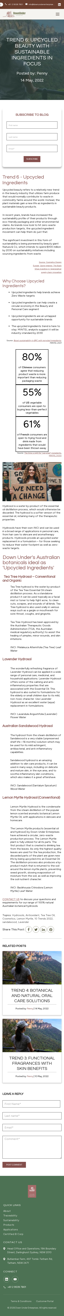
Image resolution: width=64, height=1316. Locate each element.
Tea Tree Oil (48, 915)
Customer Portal (44, 1301)
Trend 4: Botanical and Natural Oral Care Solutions (32, 995)
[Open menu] (57, 14)
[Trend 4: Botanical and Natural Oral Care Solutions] (32, 967)
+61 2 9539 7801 (17, 1287)
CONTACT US (11, 899)
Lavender (23, 922)
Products (8, 1225)
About (7, 1211)
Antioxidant (32, 915)
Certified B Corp (13, 1234)
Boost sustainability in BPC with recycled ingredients (37, 340)
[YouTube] (15, 1279)
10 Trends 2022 (43, 918)
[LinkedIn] (59, 5)
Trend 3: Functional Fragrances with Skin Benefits (32, 1063)
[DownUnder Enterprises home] (32, 1191)
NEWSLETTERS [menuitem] (17, 69)
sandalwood (9, 922)
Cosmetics (8, 918)
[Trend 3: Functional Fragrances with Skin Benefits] (32, 1035)
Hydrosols (18, 915)
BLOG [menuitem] (11, 60)
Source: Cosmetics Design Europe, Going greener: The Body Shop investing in (47, 265)
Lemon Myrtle (25, 918)
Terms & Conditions (21, 1301)
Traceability (10, 1215)
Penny (30, 1008)
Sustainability (11, 1220)
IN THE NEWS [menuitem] (16, 77)
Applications (10, 1229)
